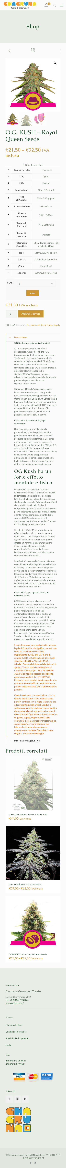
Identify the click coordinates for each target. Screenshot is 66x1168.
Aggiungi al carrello (30, 313)
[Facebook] (30, 1162)
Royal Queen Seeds (50, 325)
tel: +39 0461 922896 (17, 1000)
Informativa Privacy (15, 1063)
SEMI (10, 282)
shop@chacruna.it (15, 1003)
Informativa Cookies (16, 1060)
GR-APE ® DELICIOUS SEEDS (25, 884)
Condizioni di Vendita (16, 1031)
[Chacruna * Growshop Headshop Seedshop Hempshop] (20, 5)
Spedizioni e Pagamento (17, 1038)
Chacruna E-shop (14, 1025)
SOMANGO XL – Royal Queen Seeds (28, 954)
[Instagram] (35, 1162)
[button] (55, 63)
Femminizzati (33, 325)
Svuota (32, 293)
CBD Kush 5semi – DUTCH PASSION (28, 814)
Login (8, 1045)
